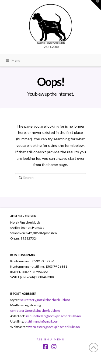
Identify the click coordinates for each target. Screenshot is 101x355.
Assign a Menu (51, 339)
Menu (16, 60)
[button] (96, 5)
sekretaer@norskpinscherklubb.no (45, 299)
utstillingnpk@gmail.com (41, 321)
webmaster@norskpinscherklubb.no (54, 327)
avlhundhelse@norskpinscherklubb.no (53, 316)
